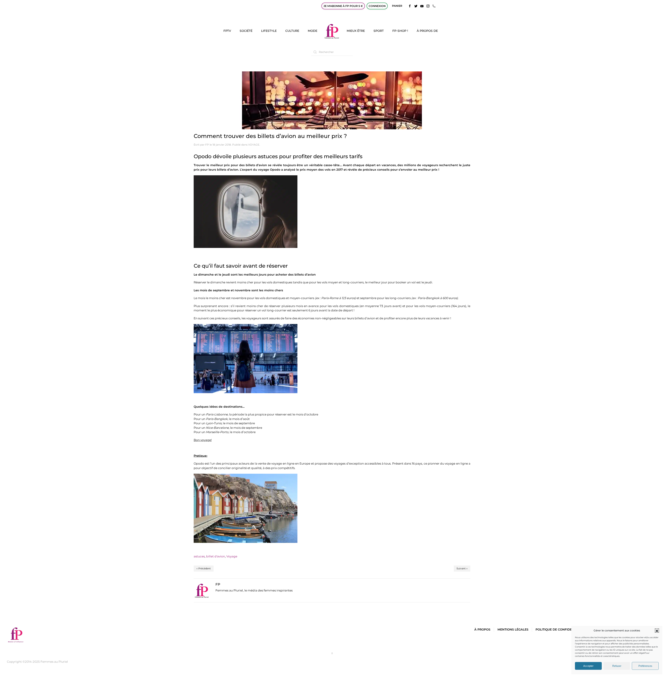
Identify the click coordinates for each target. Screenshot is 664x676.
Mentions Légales (512, 629)
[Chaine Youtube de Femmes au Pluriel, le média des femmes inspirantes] (422, 5)
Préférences (645, 665)
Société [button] (246, 31)
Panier (397, 5)
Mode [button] (312, 31)
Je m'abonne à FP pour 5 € (343, 6)
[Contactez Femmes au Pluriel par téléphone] (434, 5)
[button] (657, 630)
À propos (482, 629)
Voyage (231, 556)
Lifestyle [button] (269, 31)
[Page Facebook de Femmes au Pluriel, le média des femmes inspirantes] (410, 5)
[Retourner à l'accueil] (332, 31)
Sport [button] (379, 31)
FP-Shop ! (400, 31)
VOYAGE (253, 144)
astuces (199, 556)
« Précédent (203, 568)
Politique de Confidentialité (560, 629)
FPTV (227, 31)
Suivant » (462, 568)
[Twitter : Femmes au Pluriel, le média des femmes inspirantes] (416, 5)
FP (207, 144)
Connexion (377, 6)
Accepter (588, 665)
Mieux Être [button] (356, 31)
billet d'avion (215, 556)
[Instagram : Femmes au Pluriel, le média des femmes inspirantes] (428, 5)
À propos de (427, 31)
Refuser (616, 665)
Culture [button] (292, 31)
